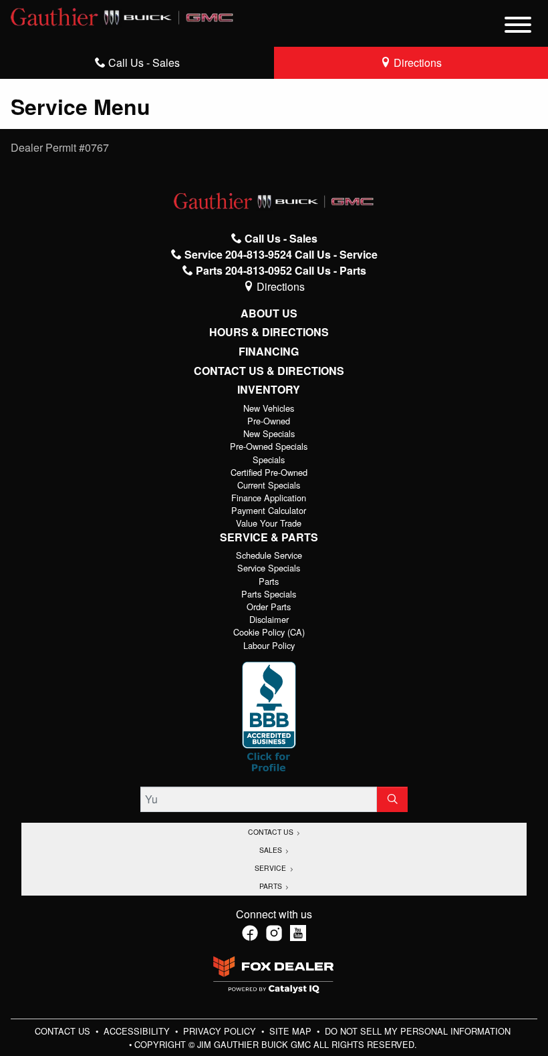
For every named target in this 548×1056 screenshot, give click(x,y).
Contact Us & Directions (269, 371)
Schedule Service (269, 555)
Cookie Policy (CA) (269, 632)
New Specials (269, 433)
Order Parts (269, 606)
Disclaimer (269, 619)
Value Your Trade (268, 523)
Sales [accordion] (271, 850)
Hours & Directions (269, 332)
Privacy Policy (221, 1031)
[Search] (392, 799)
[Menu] (518, 27)
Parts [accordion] (271, 886)
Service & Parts (269, 537)
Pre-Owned (268, 420)
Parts (269, 581)
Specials (269, 459)
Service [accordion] (271, 868)
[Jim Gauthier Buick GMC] (122, 15)
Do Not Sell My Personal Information (418, 1031)
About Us (269, 313)
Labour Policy (269, 645)
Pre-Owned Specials (268, 446)
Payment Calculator (268, 510)
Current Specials (268, 485)
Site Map (291, 1031)
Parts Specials (268, 593)
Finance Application (268, 497)
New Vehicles (268, 408)
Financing (269, 352)
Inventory (268, 390)
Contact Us (64, 1031)
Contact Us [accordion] (271, 832)
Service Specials (268, 567)
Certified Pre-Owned (269, 472)
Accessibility (138, 1031)
